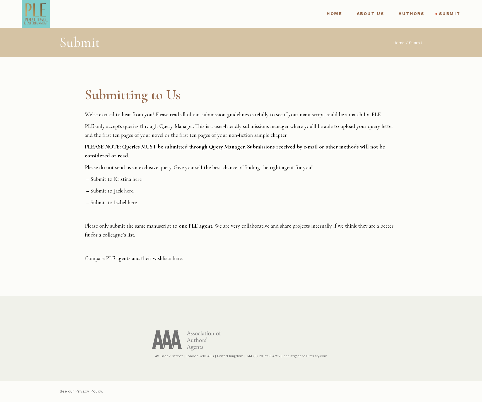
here (137, 179)
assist (288, 356)
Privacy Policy (88, 391)
